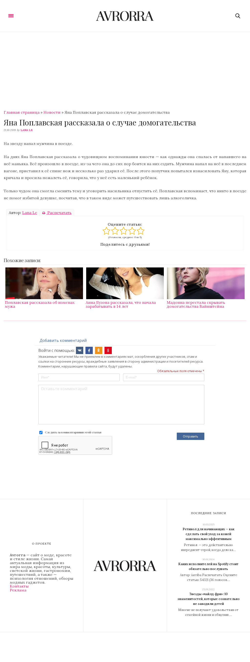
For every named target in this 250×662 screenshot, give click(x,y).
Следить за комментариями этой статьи (73, 432)
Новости (52, 112)
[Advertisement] (125, 68)
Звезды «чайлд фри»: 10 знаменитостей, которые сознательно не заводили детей (208, 599)
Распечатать (59, 212)
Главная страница (22, 112)
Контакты (19, 586)
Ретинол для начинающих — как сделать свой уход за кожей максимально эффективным (208, 534)
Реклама (18, 590)
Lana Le (27, 130)
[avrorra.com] (125, 15)
